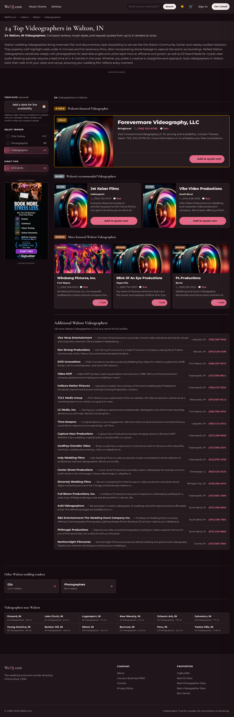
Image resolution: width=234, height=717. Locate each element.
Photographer (19, 142)
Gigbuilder (183, 673)
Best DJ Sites (184, 678)
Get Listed (220, 6)
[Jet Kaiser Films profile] (70, 205)
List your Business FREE (131, 678)
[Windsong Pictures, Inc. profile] (82, 258)
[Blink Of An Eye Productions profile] (142, 258)
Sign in (203, 6)
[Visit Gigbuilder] (26, 220)
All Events (17, 167)
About (120, 673)
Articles (56, 6)
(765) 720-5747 (102, 198)
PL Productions (188, 278)
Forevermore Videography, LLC (158, 122)
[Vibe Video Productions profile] (159, 205)
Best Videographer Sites (191, 688)
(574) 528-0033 (191, 198)
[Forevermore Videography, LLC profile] (83, 141)
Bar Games (183, 693)
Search (169, 6)
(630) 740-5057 (128, 287)
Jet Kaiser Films (104, 189)
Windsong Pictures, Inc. (76, 278)
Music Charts (37, 6)
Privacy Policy (125, 688)
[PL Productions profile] (201, 258)
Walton (37, 17)
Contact (121, 683)
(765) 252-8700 (147, 128)
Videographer (19, 149)
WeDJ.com (10, 17)
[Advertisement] (117, 82)
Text (164, 128)
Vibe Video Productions (200, 189)
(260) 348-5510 (69, 287)
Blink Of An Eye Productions (139, 278)
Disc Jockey (18, 135)
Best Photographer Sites (191, 683)
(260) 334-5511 (188, 287)
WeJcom (13, 6)
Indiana (24, 17)
